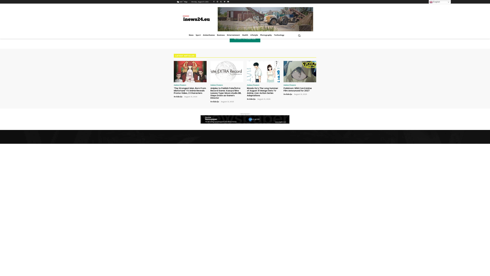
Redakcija (178, 96)
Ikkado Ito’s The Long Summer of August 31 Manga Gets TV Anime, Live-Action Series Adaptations (262, 92)
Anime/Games (180, 85)
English (436, 2)
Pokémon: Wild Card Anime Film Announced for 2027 (298, 89)
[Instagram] (217, 1)
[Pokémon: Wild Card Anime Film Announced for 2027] (300, 71)
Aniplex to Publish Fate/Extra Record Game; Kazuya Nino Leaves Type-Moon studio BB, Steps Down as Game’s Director (225, 93)
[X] (221, 1)
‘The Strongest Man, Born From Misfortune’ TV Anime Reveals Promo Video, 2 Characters (190, 91)
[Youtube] (228, 1)
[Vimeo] (224, 1)
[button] (299, 35)
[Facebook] (213, 1)
